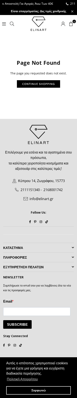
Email (7, 301)
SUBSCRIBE (17, 324)
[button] (71, 23)
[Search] (12, 23)
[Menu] (4, 23)
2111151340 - (31, 189)
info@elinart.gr (41, 198)
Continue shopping (38, 84)
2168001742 (53, 189)
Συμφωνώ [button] (38, 390)
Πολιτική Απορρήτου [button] (22, 379)
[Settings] (63, 23)
